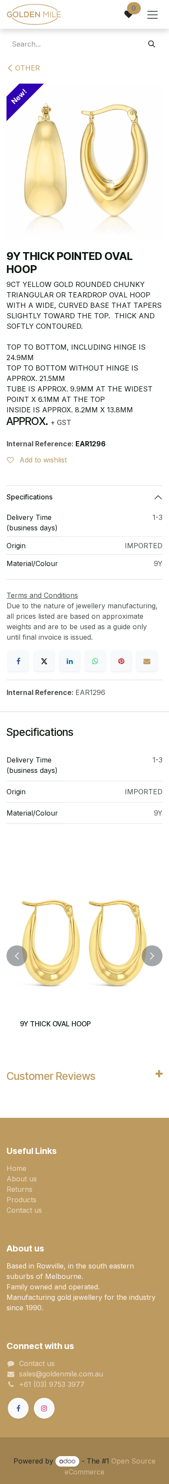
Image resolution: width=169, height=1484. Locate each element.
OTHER (27, 68)
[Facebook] (18, 661)
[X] (44, 661)
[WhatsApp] (95, 661)
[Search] (151, 44)
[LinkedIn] (69, 661)
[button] (16, 955)
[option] (84, 955)
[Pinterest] (121, 661)
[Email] (146, 661)
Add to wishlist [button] (42, 459)
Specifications (29, 496)
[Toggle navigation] (152, 14)
